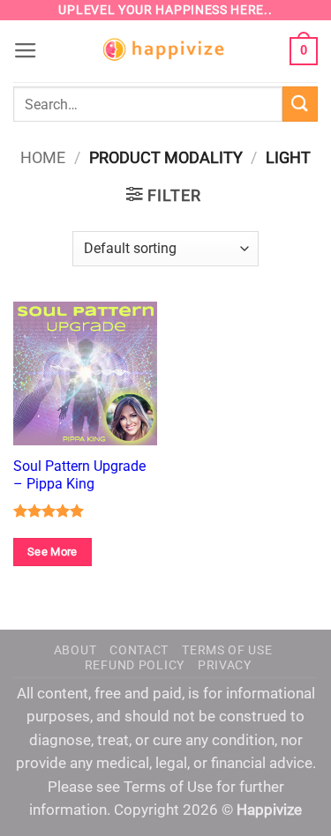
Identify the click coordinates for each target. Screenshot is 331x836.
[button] (25, 51)
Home (42, 157)
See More (52, 551)
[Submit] (300, 103)
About (75, 650)
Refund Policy (134, 665)
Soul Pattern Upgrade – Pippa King (79, 475)
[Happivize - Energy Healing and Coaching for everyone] (166, 51)
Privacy (225, 665)
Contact (139, 650)
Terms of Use (227, 650)
